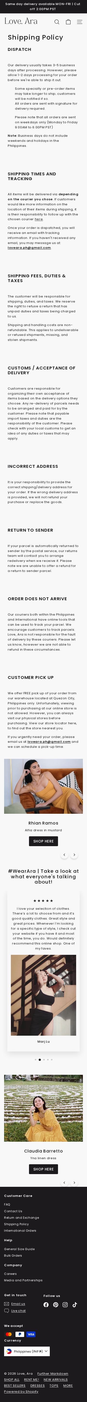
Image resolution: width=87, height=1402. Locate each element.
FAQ (7, 1204)
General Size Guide (19, 1249)
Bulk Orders (13, 1255)
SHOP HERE (43, 841)
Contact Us (13, 1211)
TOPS (54, 1385)
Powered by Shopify (21, 1391)
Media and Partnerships (23, 1280)
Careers (10, 1274)
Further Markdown (52, 1373)
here (39, 219)
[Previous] (64, 855)
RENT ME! (31, 1379)
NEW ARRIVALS (56, 1379)
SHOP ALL (11, 1379)
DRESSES (37, 1385)
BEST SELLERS (15, 1385)
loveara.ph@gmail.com (49, 741)
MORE (68, 1385)
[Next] (74, 855)
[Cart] (68, 22)
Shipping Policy (16, 1224)
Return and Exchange (21, 1218)
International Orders (20, 1231)
